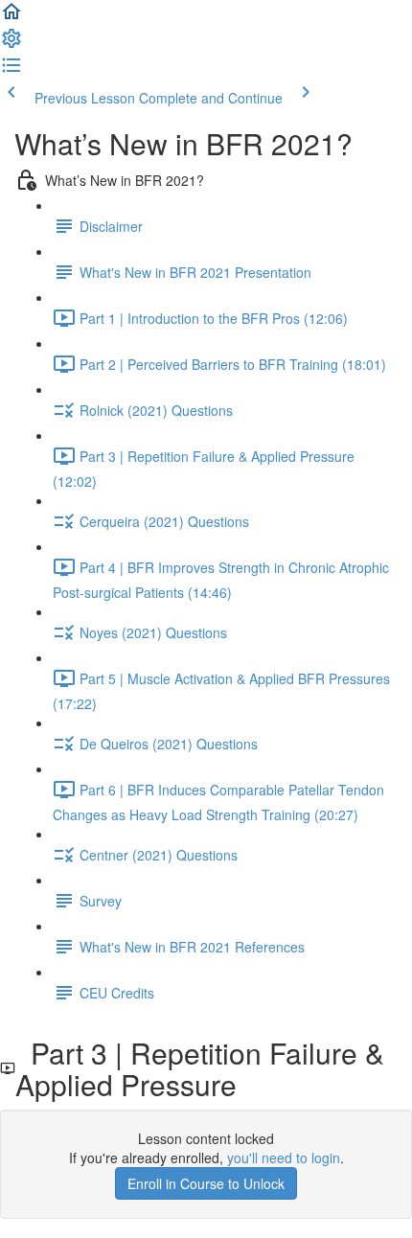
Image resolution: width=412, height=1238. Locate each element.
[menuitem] (11, 44)
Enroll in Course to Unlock (206, 1183)
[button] (11, 17)
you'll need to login (283, 1157)
